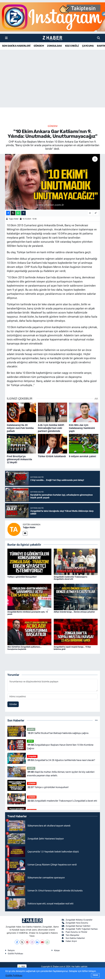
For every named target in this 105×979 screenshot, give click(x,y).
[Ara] (98, 38)
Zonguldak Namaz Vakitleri (78, 926)
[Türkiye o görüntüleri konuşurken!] (29, 561)
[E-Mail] (25, 533)
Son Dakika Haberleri (75, 938)
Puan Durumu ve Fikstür (76, 932)
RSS (23, 966)
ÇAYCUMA (88, 45)
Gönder (13, 704)
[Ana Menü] (6, 38)
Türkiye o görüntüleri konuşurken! (22, 577)
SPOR (30, 741)
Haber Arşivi (71, 941)
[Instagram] (32, 942)
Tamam (95, 975)
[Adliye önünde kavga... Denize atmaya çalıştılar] (76, 596)
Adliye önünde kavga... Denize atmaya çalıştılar (74, 612)
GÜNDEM (39, 45)
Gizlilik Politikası (15, 953)
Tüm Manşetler (72, 935)
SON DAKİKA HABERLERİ (16, 45)
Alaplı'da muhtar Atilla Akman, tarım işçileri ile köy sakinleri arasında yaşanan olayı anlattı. (60, 774)
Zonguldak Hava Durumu (77, 923)
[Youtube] (42, 942)
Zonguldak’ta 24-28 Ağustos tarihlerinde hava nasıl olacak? (61, 760)
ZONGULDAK (54, 45)
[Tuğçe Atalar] (14, 529)
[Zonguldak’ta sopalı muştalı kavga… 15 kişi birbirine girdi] (76, 631)
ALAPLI (31, 729)
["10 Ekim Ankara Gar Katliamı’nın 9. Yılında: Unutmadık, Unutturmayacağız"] (52, 182)
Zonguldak (32, 756)
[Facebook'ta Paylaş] (8, 213)
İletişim (11, 950)
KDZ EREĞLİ (72, 45)
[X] (22, 942)
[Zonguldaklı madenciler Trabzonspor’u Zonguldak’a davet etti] (76, 561)
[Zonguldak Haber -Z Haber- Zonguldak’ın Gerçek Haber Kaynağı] (52, 38)
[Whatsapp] (47, 942)
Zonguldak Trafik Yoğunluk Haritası (82, 929)
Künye (57, 950)
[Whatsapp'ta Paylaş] (18, 213)
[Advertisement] (52, 86)
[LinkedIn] (37, 942)
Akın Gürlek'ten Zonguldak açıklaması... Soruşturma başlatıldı (24, 648)
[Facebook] (17, 942)
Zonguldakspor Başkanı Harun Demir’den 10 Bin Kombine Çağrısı (60, 746)
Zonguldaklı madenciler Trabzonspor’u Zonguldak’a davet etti (70, 578)
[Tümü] (96, 720)
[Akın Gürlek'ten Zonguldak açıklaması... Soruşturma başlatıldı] (29, 631)
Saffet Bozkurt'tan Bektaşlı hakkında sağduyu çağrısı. (58, 733)
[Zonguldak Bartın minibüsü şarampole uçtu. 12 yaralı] (29, 596)
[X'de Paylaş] (13, 213)
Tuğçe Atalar (13, 219)
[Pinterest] (27, 942)
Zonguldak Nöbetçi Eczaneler (79, 920)
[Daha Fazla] (23, 213)
